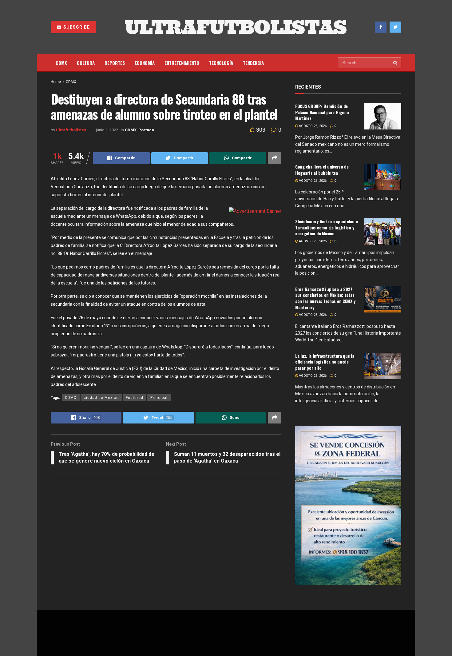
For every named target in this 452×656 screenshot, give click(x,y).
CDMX (61, 62)
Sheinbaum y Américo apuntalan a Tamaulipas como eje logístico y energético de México (326, 227)
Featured (134, 398)
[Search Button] (395, 62)
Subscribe (76, 27)
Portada (146, 130)
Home (56, 82)
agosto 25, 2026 (312, 241)
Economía (145, 62)
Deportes (115, 62)
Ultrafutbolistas (71, 130)
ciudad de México (101, 398)
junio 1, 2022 (107, 130)
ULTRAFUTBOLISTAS (236, 27)
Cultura (86, 62)
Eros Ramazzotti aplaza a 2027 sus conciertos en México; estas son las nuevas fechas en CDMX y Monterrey (325, 298)
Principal (159, 398)
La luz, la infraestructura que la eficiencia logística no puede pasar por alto (324, 361)
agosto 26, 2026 (312, 126)
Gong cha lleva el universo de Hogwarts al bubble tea (322, 169)
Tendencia (253, 62)
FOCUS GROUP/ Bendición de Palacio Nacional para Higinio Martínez (322, 112)
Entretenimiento (182, 62)
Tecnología (221, 62)
